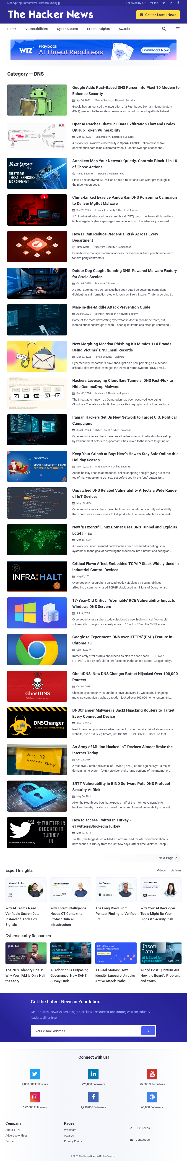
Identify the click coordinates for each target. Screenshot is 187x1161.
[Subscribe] (148, 1030)
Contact (10, 1141)
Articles (176, 870)
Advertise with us (16, 1135)
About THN (12, 1130)
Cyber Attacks (67, 29)
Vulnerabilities (36, 29)
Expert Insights (98, 29)
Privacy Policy (73, 1141)
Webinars (70, 1130)
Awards (124, 29)
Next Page (167, 858)
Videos (161, 870)
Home (11, 29)
